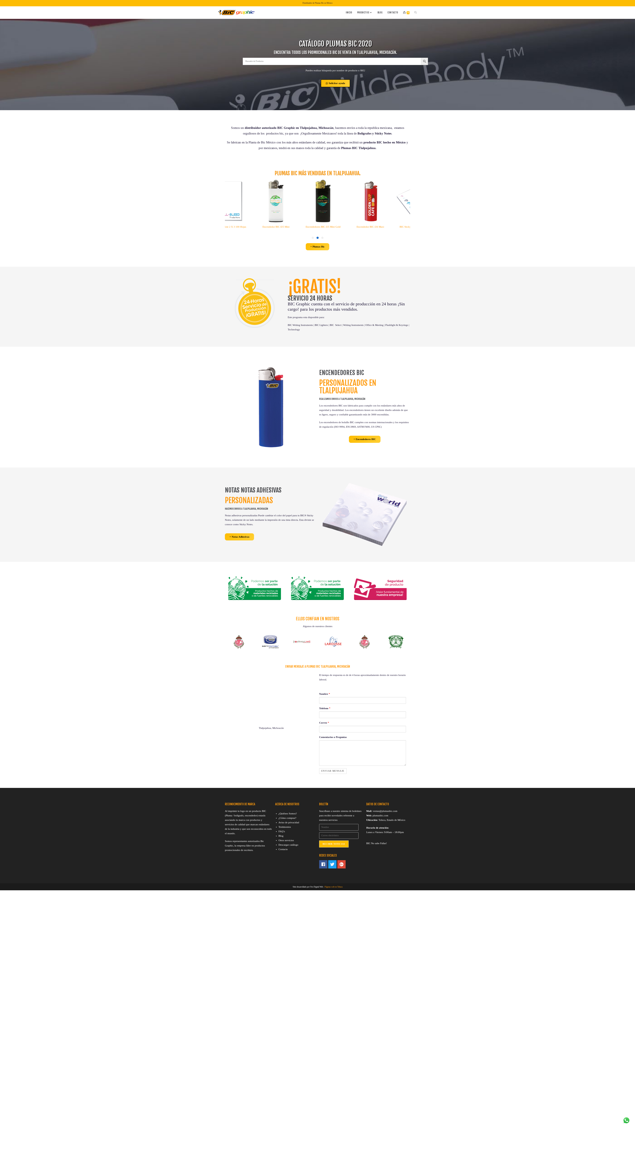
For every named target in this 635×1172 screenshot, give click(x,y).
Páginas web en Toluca (333, 887)
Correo (324, 722)
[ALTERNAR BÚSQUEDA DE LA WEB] (415, 12)
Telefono (324, 708)
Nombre (324, 694)
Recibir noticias (334, 844)
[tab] (322, 238)
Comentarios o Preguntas (333, 737)
